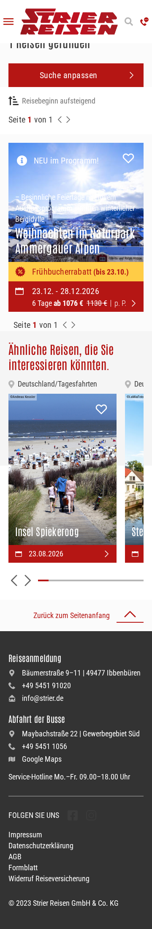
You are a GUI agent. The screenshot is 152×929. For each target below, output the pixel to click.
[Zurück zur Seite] (60, 119)
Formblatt (23, 867)
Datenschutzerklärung (40, 845)
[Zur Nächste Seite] (73, 324)
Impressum (25, 834)
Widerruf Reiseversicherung (49, 878)
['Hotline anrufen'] (144, 21)
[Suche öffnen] (129, 21)
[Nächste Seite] (68, 119)
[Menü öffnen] (8, 21)
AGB (15, 856)
